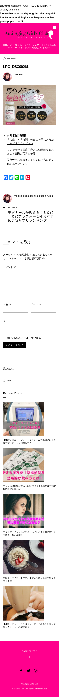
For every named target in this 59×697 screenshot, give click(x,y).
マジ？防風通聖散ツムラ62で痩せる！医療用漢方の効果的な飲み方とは (29, 487)
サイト (6, 320)
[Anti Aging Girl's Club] (29, 39)
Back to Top (29, 651)
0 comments (10, 59)
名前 (7, 304)
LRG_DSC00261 (16, 67)
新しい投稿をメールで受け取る (23, 337)
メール (36, 304)
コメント (9, 267)
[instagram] (35, 670)
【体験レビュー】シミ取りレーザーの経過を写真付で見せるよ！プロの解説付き (29, 625)
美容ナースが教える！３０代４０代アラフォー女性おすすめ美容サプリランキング (31, 214)
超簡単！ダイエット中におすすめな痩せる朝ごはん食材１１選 (29, 579)
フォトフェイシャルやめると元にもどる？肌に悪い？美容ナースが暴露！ (29, 533)
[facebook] (20, 670)
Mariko (19, 74)
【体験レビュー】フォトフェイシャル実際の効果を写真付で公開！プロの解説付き (29, 441)
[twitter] (28, 670)
